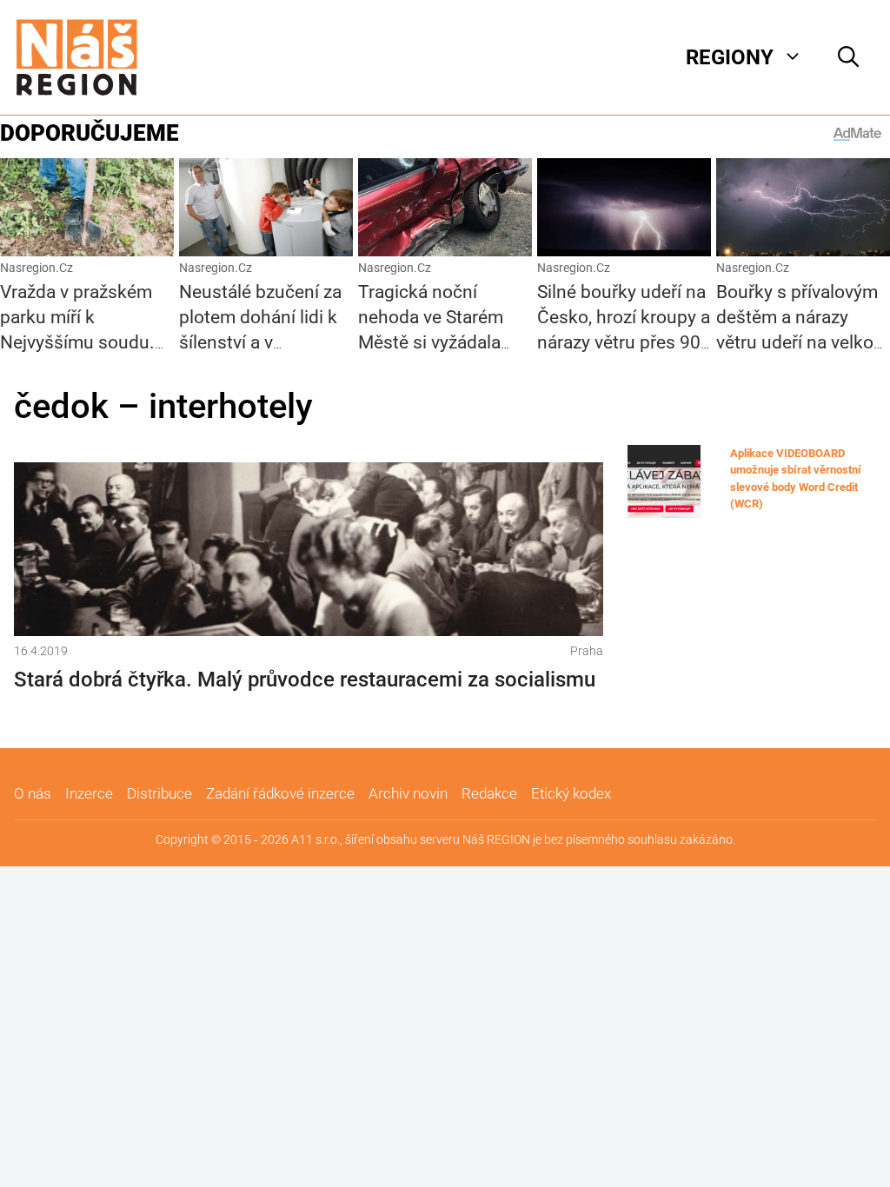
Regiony (730, 57)
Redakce (489, 793)
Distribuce (159, 793)
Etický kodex (571, 793)
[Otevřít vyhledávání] (848, 57)
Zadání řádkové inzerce (280, 793)
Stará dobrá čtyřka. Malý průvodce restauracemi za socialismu (304, 679)
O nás (32, 793)
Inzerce (89, 793)
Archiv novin (408, 793)
